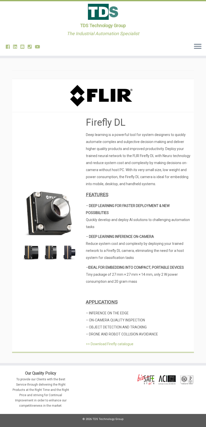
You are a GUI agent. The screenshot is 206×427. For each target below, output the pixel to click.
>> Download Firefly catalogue (109, 344)
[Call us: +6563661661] (31, 46)
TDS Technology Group (103, 25)
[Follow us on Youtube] (39, 46)
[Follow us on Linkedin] (16, 46)
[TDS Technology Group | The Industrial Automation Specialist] (103, 12)
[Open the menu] (197, 46)
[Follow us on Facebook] (9, 46)
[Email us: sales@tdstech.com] (24, 46)
